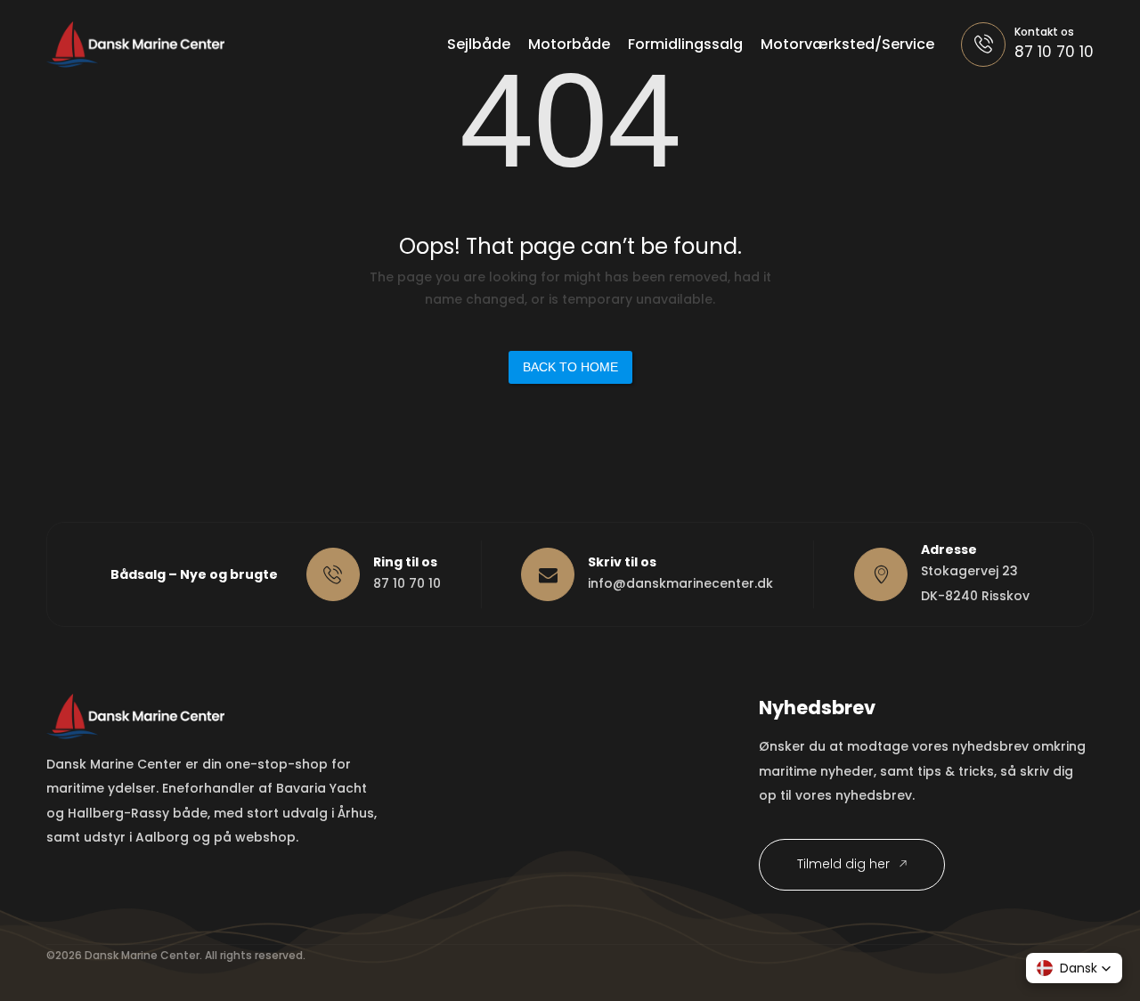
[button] (1074, 968)
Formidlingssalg (685, 44)
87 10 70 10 (1054, 51)
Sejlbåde (478, 44)
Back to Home (570, 367)
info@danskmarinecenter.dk (680, 583)
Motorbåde (569, 44)
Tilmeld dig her (845, 864)
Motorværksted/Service (847, 44)
